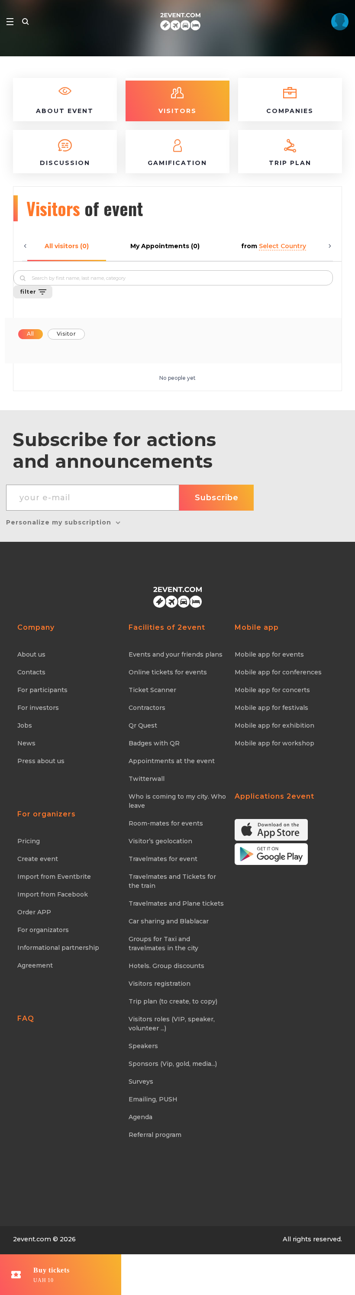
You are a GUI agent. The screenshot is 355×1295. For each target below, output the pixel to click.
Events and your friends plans (176, 654)
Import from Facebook (52, 894)
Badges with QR (154, 743)
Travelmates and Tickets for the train (172, 881)
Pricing (28, 841)
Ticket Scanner (152, 690)
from (273, 246)
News (26, 743)
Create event (37, 859)
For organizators (43, 930)
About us (31, 654)
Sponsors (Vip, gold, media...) (173, 1064)
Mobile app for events (269, 654)
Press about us (41, 761)
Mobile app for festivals (271, 708)
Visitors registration (159, 983)
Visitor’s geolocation (160, 841)
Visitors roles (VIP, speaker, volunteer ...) (172, 1023)
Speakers (143, 1046)
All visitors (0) (67, 246)
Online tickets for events (168, 672)
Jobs (24, 725)
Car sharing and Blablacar (169, 921)
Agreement (35, 965)
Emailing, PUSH (153, 1099)
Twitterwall (147, 779)
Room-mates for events (166, 823)
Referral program (155, 1135)
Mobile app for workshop (274, 743)
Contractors (147, 708)
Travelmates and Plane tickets (176, 903)
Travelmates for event (163, 859)
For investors (38, 708)
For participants (42, 690)
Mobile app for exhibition (274, 725)
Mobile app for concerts (272, 690)
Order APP (34, 912)
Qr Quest (143, 725)
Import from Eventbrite (54, 877)
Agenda (140, 1117)
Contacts (31, 672)
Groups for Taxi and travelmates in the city (163, 943)
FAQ (25, 1018)
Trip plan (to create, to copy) (173, 1001)
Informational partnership (58, 948)
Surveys (141, 1081)
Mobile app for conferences (278, 672)
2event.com (32, 1239)
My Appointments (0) (165, 246)
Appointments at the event (172, 761)
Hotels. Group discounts (166, 966)
